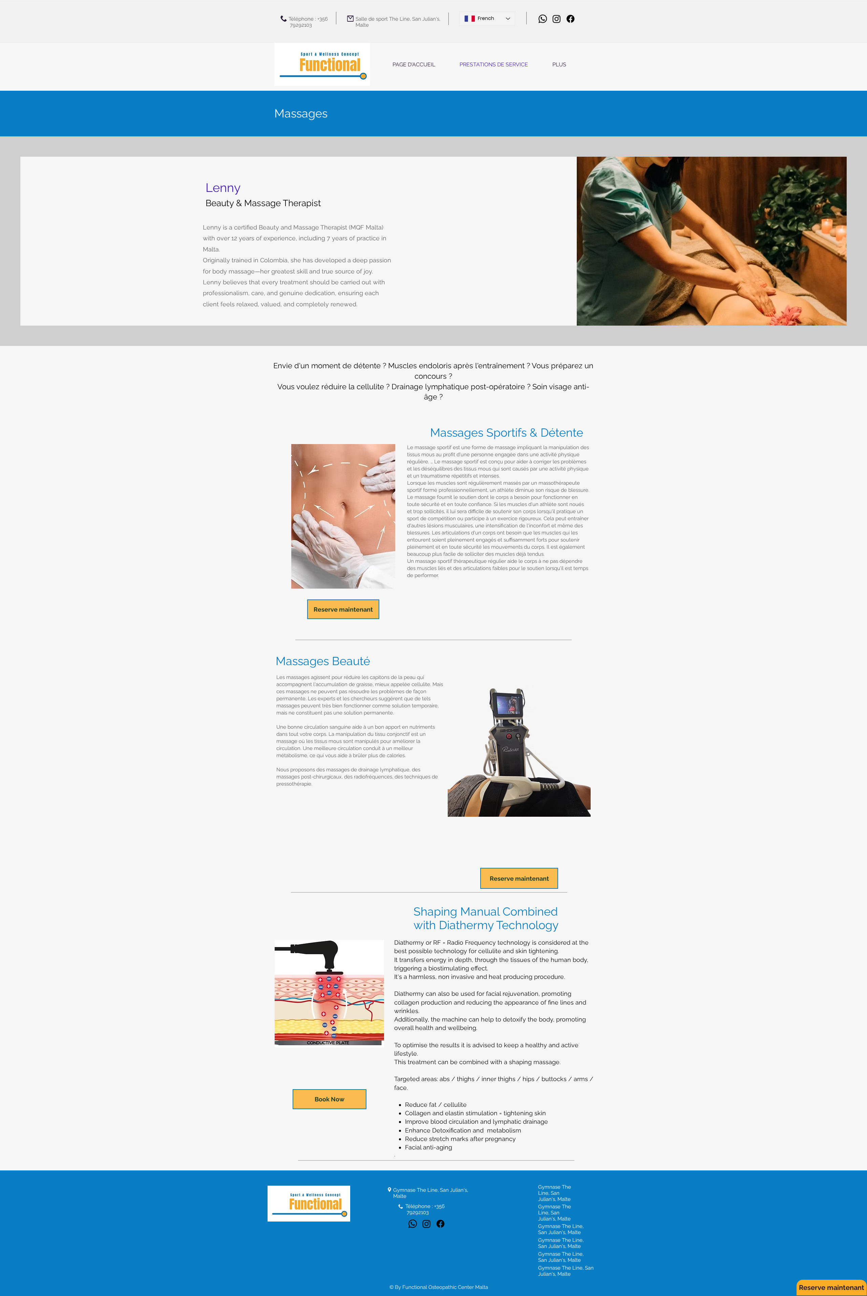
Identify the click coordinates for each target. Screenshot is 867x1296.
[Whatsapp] (542, 19)
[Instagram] (556, 19)
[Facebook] (570, 19)
